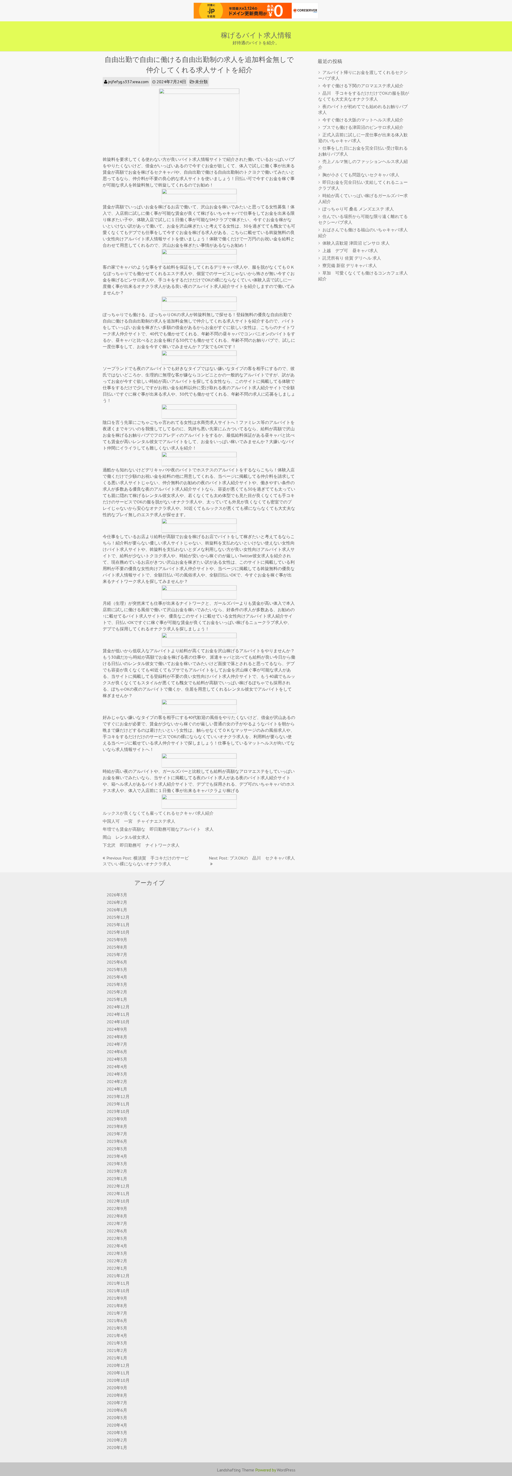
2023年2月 (117, 1171)
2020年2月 (117, 1440)
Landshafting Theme (235, 1470)
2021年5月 (117, 1328)
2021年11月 (118, 1283)
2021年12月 (118, 1275)
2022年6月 (117, 1231)
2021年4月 (117, 1335)
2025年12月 (118, 917)
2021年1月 (117, 1357)
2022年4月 (117, 1245)
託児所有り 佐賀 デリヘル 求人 (351, 258)
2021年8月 (117, 1305)
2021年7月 (117, 1313)
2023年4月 (117, 1156)
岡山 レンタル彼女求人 (126, 837)
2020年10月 (118, 1380)
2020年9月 (117, 1387)
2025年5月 (117, 969)
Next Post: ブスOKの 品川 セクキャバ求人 (252, 858)
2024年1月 (117, 1089)
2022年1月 (117, 1268)
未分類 (201, 81)
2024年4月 (117, 1066)
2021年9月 (117, 1298)
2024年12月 (118, 1006)
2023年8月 (117, 1126)
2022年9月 (117, 1208)
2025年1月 (117, 999)
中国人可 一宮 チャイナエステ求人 (139, 821)
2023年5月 (117, 1148)
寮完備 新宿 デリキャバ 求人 (349, 265)
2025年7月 (117, 954)
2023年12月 (118, 1096)
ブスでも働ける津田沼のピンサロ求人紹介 (362, 127)
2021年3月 (117, 1343)
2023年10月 (118, 1111)
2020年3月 (117, 1432)
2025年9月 (117, 939)
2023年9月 (117, 1118)
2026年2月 (117, 902)
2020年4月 (117, 1425)
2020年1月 (117, 1447)
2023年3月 (117, 1163)
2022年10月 (118, 1201)
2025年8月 (117, 947)
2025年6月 (117, 962)
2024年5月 (117, 1059)
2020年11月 (118, 1372)
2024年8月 (117, 1036)
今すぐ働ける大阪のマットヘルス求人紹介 (362, 119)
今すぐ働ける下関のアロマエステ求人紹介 (362, 85)
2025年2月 (117, 991)
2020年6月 (117, 1410)
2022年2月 (117, 1260)
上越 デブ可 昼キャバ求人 (350, 250)
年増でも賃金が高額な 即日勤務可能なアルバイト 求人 (158, 829)
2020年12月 (118, 1365)
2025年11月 (118, 924)
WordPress (286, 1470)
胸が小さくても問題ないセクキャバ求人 (360, 174)
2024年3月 (117, 1074)
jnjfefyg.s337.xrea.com (128, 81)
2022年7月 (117, 1223)
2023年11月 (118, 1104)
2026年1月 (117, 909)
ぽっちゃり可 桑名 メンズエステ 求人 (358, 209)
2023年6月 (117, 1141)
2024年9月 (117, 1029)
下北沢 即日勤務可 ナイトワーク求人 (141, 845)
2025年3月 (117, 984)
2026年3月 (117, 894)
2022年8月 (117, 1216)
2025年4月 (117, 977)
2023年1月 (117, 1178)
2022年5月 (117, 1238)
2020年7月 (117, 1402)
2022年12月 (118, 1186)
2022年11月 (118, 1193)
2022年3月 (117, 1253)
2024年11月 (118, 1014)
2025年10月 (118, 932)
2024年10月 (118, 1021)
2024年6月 (117, 1051)
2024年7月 (117, 1044)
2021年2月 (117, 1350)
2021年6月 (117, 1320)
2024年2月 (117, 1081)
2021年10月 (118, 1290)
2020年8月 (117, 1395)
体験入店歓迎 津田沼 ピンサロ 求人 (356, 243)
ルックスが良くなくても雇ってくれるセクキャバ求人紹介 (158, 813)
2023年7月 (117, 1133)
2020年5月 (117, 1417)
